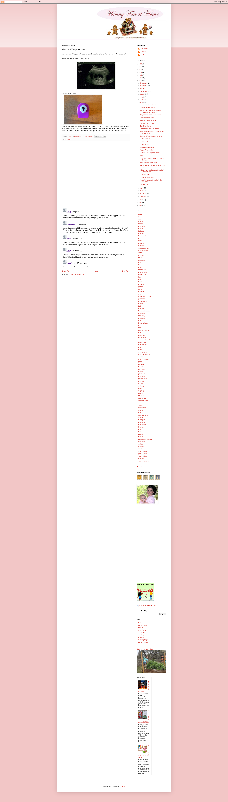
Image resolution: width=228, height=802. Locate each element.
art (139, 216)
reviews (140, 393)
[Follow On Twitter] (151, 479)
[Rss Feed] (139, 479)
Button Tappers (145, 139)
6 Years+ (141, 637)
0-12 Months (142, 630)
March (142, 191)
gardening (141, 291)
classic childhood (144, 248)
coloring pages (143, 250)
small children (142, 408)
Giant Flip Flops (145, 174)
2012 (140, 78)
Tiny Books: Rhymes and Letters (150, 115)
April (142, 188)
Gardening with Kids (145, 649)
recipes (140, 388)
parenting (141, 364)
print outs (141, 381)
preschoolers (142, 379)
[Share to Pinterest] (105, 136)
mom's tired (142, 342)
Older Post (125, 271)
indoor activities (143, 323)
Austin (140, 219)
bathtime (141, 231)
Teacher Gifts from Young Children (151, 136)
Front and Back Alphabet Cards (150, 153)
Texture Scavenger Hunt (148, 120)
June (142, 100)
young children (143, 456)
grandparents (142, 301)
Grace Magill (145, 48)
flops (139, 277)
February (143, 193)
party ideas (141, 369)
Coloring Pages (143, 640)
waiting (140, 444)
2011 (140, 80)
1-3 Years (141, 632)
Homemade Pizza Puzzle (148, 105)
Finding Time (142, 272)
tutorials (140, 437)
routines (141, 395)
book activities (142, 236)
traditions (141, 432)
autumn (140, 221)
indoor (140, 320)
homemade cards (144, 311)
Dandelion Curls (145, 126)
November (143, 86)
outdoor (140, 357)
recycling (141, 391)
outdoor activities (143, 359)
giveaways (141, 299)
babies (140, 224)
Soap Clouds (144, 144)
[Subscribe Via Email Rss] (145, 479)
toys (139, 429)
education (141, 260)
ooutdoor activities (144, 354)
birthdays (141, 233)
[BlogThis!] (98, 136)
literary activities (143, 330)
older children (142, 352)
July (141, 97)
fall (139, 265)
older (140, 349)
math (140, 333)
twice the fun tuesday (145, 439)
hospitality (141, 316)
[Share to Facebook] (102, 136)
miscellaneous (143, 337)
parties (140, 366)
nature (140, 347)
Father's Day (142, 270)
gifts (139, 294)
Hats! (141, 155)
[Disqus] (95, 173)
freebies (141, 284)
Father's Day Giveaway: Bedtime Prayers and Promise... (150, 111)
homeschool (142, 313)
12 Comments (88, 136)
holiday (140, 306)
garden (140, 289)
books (140, 238)
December (143, 83)
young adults (142, 454)
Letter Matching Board (147, 177)
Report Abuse (142, 467)
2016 (140, 69)
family (69, 139)
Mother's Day (142, 345)
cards (140, 241)
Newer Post (66, 271)
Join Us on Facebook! (147, 118)
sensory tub (142, 398)
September (144, 91)
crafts (140, 253)
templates (141, 422)
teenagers (141, 420)
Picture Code (144, 184)
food (139, 279)
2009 (140, 202)
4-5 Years (141, 635)
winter (140, 449)
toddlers (141, 427)
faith (139, 262)
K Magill (143, 51)
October (143, 88)
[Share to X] (100, 136)
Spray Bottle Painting (147, 147)
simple (140, 405)
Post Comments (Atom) (78, 274)
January (143, 196)
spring (140, 412)
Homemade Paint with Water (149, 129)
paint (140, 362)
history (140, 304)
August (142, 94)
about (140, 214)
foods (140, 282)
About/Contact (142, 625)
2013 (140, 75)
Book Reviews (143, 642)
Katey (142, 54)
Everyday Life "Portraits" (148, 123)
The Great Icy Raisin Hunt (148, 163)
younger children (143, 461)
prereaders (141, 374)
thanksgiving (142, 425)
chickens (141, 243)
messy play (142, 335)
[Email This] (96, 136)
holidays (141, 308)
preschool (141, 376)
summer (141, 417)
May (141, 102)
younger (141, 458)
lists (139, 328)
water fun (141, 446)
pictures (140, 371)
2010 (140, 200)
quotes (140, 383)
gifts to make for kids (144, 296)
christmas (141, 245)
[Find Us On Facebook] (157, 479)
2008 (140, 205)
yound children (143, 451)
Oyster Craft (144, 141)
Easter (140, 258)
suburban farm (143, 415)
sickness (141, 403)
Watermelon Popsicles (147, 107)
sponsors (141, 410)
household (141, 318)
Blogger (122, 787)
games (140, 287)
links (139, 325)
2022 (140, 67)
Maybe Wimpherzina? (147, 150)
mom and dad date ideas (146, 340)
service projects (143, 400)
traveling (141, 434)
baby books (142, 226)
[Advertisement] (151, 543)
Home (96, 271)
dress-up (141, 255)
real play (141, 386)
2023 (140, 64)
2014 (140, 72)
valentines (141, 441)
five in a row (142, 274)
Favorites (141, 628)
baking (140, 228)
